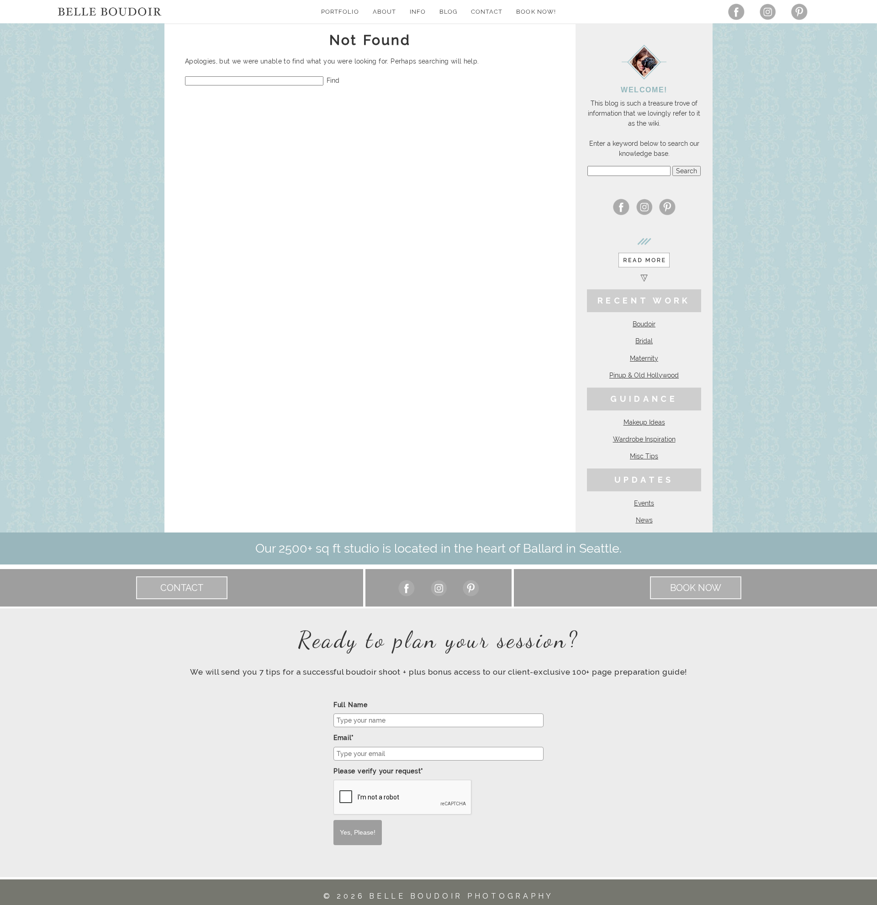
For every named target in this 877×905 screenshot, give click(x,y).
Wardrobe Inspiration (644, 439)
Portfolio (340, 11)
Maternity (644, 358)
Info (418, 11)
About (384, 11)
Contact (486, 11)
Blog (448, 11)
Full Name (350, 704)
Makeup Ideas (644, 422)
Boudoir (644, 324)
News (644, 520)
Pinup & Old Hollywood (644, 375)
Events (644, 503)
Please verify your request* (378, 771)
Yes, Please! (357, 832)
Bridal (644, 341)
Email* (343, 737)
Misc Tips (644, 456)
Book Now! (535, 11)
